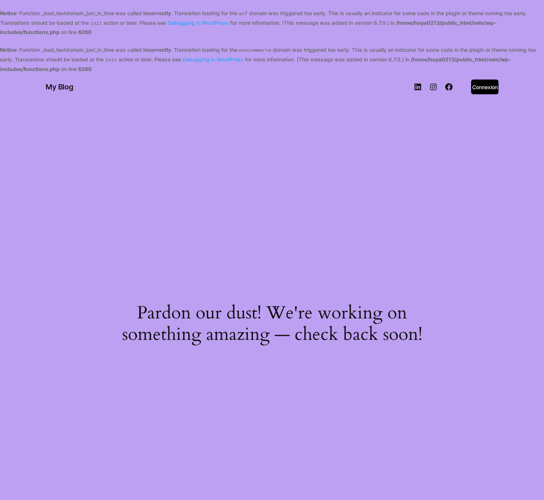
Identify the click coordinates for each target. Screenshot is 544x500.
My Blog (59, 86)
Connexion (485, 87)
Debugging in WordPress (198, 23)
